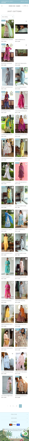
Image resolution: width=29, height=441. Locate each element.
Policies (14, 414)
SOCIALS (14, 421)
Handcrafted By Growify (16, 430)
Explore (14, 418)
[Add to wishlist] (12, 21)
